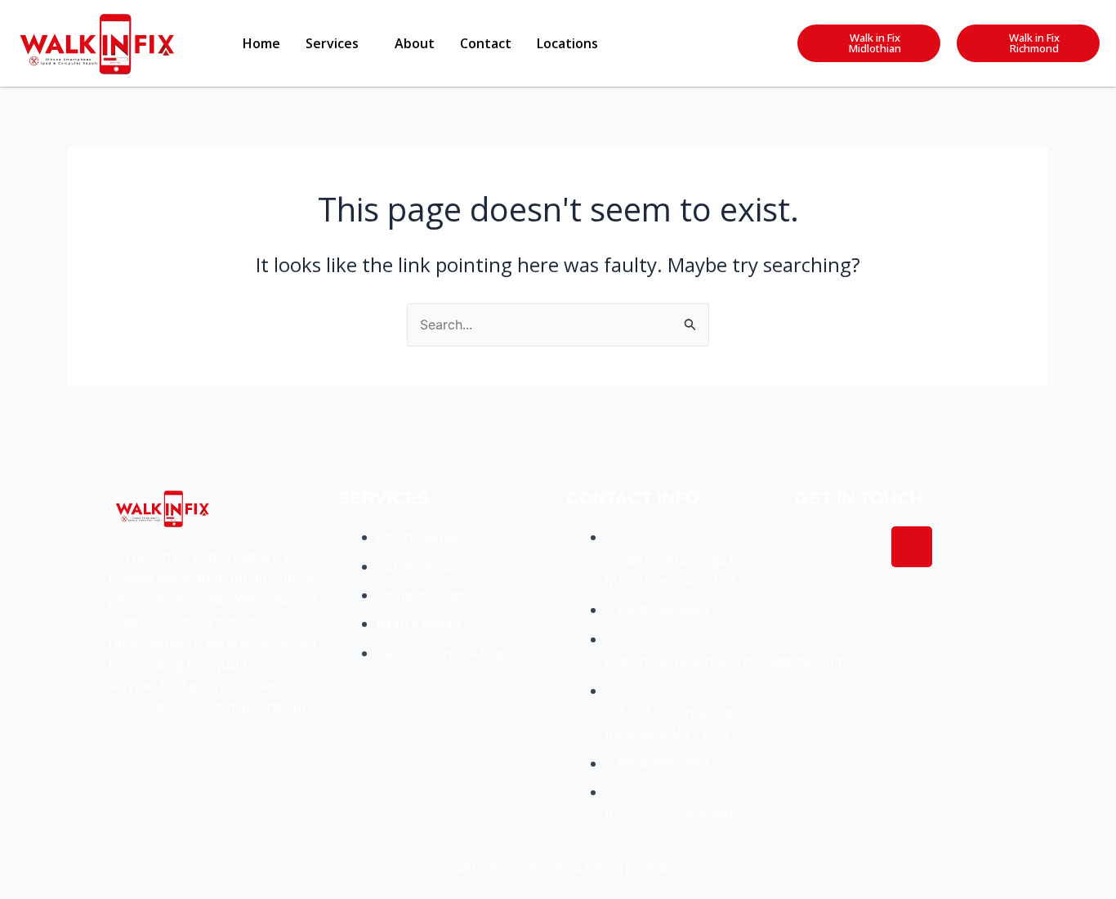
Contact (485, 43)
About (415, 43)
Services (332, 43)
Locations (567, 43)
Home (261, 43)
